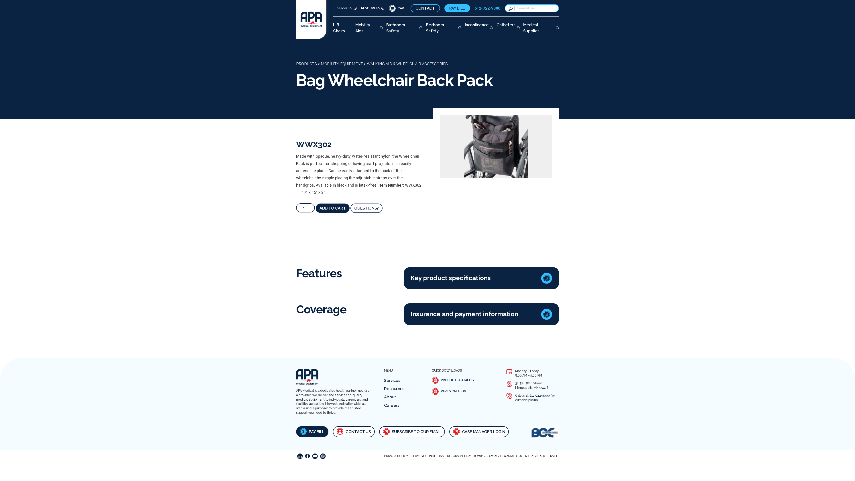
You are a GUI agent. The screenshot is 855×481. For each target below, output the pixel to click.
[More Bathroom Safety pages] (420, 28)
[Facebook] (307, 456)
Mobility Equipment (342, 63)
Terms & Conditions (427, 456)
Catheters (506, 24)
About (390, 397)
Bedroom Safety (435, 27)
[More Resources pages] (382, 8)
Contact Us (358, 431)
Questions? (366, 208)
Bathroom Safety (395, 27)
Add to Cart (333, 208)
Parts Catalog (453, 391)
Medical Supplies (531, 27)
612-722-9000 (487, 8)
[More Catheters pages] (517, 28)
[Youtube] (315, 456)
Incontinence (477, 24)
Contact (425, 8)
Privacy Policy (396, 456)
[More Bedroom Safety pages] (459, 28)
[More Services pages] (354, 8)
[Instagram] (323, 456)
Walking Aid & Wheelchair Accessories (407, 63)
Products (306, 63)
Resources (370, 8)
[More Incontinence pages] (491, 28)
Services (344, 8)
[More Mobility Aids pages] (381, 28)
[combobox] (536, 8)
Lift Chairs (339, 27)
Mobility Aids (362, 27)
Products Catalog (457, 380)
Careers (391, 405)
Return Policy (459, 456)
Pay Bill (457, 8)
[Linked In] (300, 456)
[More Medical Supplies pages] (557, 28)
